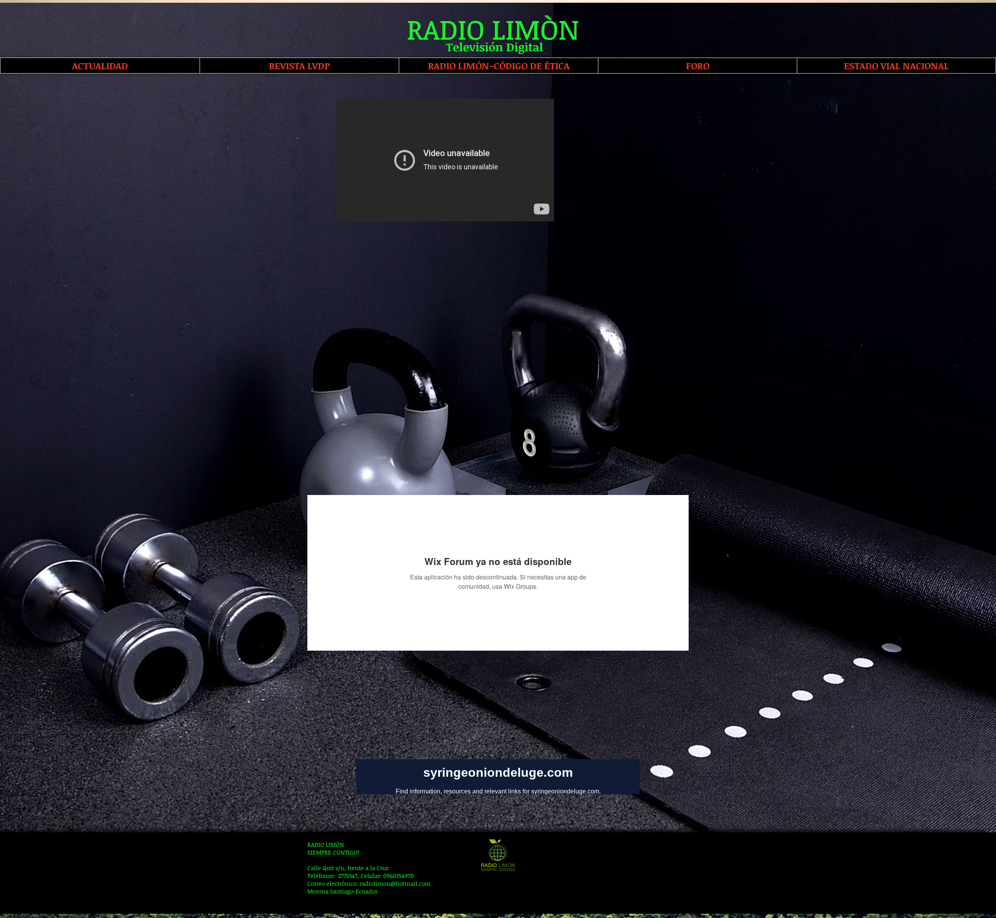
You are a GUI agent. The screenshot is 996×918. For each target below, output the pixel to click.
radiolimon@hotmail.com (395, 883)
